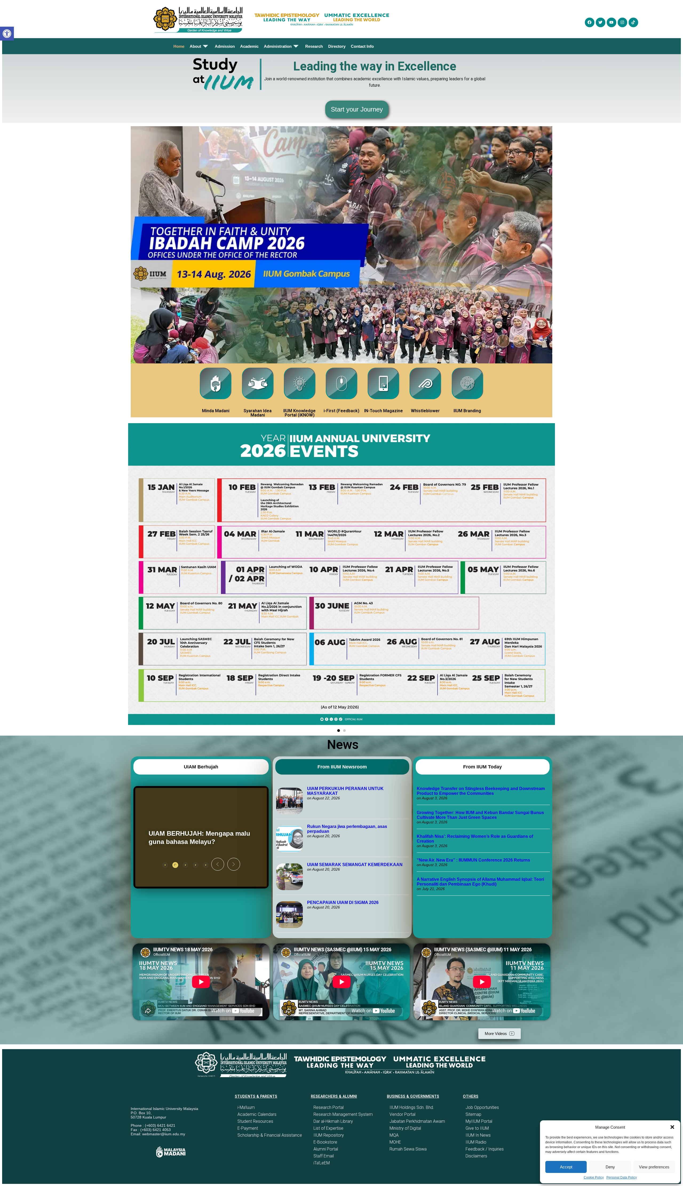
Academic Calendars (256, 1114)
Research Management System (343, 1114)
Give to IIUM (477, 1128)
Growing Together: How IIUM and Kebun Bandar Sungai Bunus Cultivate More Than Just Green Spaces (480, 815)
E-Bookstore (325, 1142)
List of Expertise (328, 1128)
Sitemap (473, 1114)
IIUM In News (478, 1135)
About (195, 46)
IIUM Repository (328, 1135)
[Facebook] (589, 22)
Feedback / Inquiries (485, 1149)
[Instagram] (622, 22)
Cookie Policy (594, 1177)
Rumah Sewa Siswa (408, 1149)
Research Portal (328, 1107)
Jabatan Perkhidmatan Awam (417, 1121)
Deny (610, 1167)
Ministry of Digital (405, 1128)
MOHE (395, 1142)
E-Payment (247, 1128)
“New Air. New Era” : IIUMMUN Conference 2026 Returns (473, 860)
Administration (278, 46)
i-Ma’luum (246, 1107)
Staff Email (323, 1156)
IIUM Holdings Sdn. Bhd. (412, 1107)
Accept (566, 1167)
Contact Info (362, 46)
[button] (672, 1127)
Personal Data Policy (621, 1177)
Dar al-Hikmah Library (333, 1121)
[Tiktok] (633, 22)
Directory (337, 46)
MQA (394, 1135)
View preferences (654, 1167)
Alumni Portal (325, 1149)
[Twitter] (600, 22)
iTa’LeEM (321, 1162)
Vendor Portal (402, 1114)
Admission (225, 46)
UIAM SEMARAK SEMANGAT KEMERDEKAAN (355, 864)
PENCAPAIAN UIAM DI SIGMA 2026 (343, 902)
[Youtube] (611, 22)
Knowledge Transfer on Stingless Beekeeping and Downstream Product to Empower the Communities (481, 791)
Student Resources (255, 1121)
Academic (249, 46)
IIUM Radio (476, 1142)
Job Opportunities (482, 1107)
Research (314, 46)
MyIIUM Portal (479, 1121)
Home (178, 46)
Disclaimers (476, 1156)
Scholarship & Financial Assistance (269, 1135)
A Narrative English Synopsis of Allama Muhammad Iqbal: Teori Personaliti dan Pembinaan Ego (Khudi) (480, 881)
